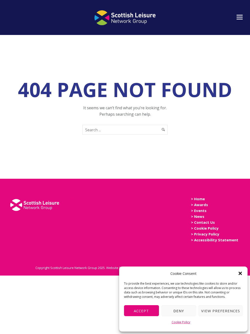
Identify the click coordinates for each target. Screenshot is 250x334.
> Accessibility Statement (214, 239)
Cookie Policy (181, 322)
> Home (198, 198)
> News (197, 216)
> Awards (199, 204)
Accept (141, 310)
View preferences (220, 310)
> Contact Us (203, 222)
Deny (178, 310)
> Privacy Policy (205, 234)
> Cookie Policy (205, 228)
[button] (240, 273)
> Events (199, 210)
